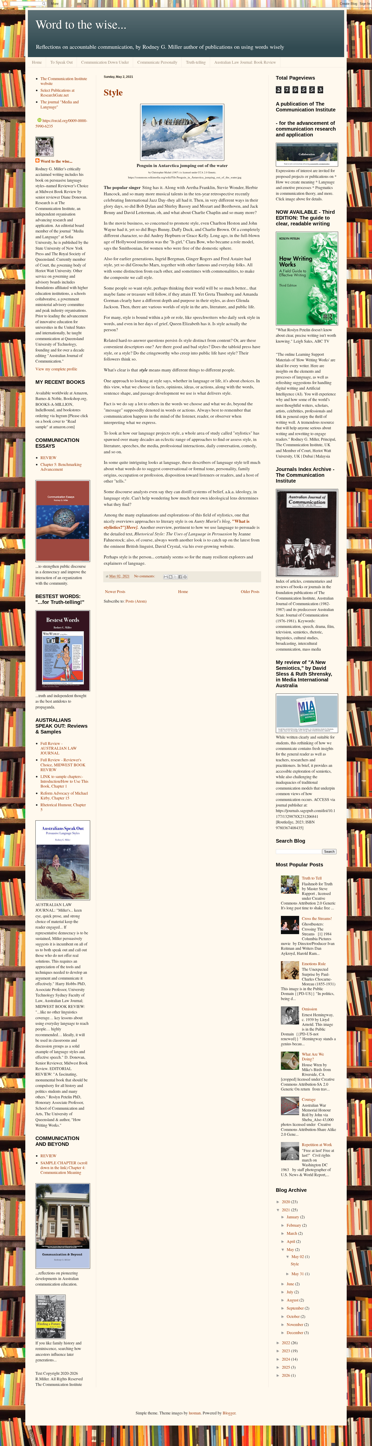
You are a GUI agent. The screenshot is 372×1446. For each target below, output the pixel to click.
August (293, 1299)
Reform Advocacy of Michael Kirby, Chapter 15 (64, 795)
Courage (309, 1099)
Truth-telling (196, 62)
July (290, 1291)
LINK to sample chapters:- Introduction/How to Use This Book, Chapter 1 (64, 781)
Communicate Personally (157, 62)
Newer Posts (115, 591)
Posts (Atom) (136, 601)
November (295, 1324)
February (294, 1225)
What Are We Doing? (313, 1056)
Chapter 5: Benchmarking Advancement (61, 467)
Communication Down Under (105, 62)
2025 (286, 1367)
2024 (286, 1359)
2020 (286, 1201)
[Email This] (165, 576)
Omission (309, 1008)
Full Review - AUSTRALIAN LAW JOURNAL (58, 748)
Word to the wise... (81, 24)
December (295, 1332)
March (292, 1233)
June (291, 1283)
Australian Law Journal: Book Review (245, 62)
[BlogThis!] (170, 576)
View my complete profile (56, 368)
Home (37, 62)
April (291, 1241)
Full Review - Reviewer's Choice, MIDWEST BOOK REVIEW (63, 764)
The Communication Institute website (63, 81)
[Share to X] (175, 576)
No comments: (145, 576)
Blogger (229, 1412)
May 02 (298, 1256)
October (294, 1316)
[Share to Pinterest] (185, 576)
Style (113, 92)
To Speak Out (61, 62)
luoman (195, 1412)
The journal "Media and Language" (59, 104)
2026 (286, 1375)
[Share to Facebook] (180, 576)
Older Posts (250, 591)
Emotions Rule (314, 963)
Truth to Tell (312, 878)
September (296, 1308)
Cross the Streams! (317, 918)
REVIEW (48, 457)
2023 (286, 1350)
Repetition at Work (317, 1144)
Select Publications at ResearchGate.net (57, 92)
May (291, 1249)
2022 (286, 1342)
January (293, 1216)
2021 (286, 1209)
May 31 (298, 1273)
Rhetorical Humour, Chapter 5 (63, 807)
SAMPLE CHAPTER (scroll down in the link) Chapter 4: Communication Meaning (63, 1167)
